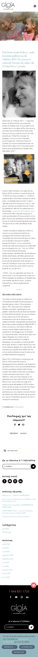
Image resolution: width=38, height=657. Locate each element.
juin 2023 (5, 566)
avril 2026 (5, 552)
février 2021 (6, 573)
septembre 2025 (7, 555)
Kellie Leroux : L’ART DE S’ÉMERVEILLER (15, 495)
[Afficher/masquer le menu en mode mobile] (35, 6)
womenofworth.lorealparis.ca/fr (23, 211)
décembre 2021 (7, 570)
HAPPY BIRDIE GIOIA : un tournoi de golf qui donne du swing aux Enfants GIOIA (17, 512)
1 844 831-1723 (19, 591)
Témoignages (6, 532)
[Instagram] (15, 481)
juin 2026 (5, 548)
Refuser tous (19, 652)
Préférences (8, 647)
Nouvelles (20, 407)
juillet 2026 (6, 544)
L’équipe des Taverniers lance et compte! (15, 517)
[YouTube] (10, 481)
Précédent (14, 433)
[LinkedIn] (20, 481)
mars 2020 (6, 577)
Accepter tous (26, 647)
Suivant (23, 433)
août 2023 (5, 562)
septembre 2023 (7, 559)
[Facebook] (4, 481)
